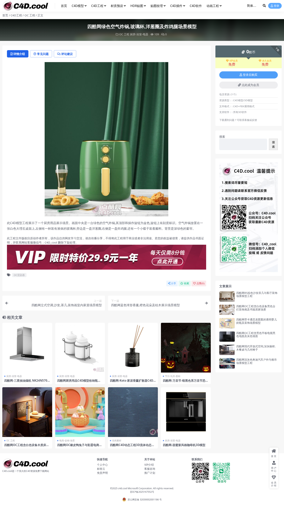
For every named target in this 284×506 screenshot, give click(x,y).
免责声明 (102, 473)
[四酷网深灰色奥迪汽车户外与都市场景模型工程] (227, 363)
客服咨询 (149, 469)
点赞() (200, 283)
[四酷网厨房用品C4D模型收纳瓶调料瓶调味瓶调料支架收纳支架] (80, 348)
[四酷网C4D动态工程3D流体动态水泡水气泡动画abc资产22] (133, 412)
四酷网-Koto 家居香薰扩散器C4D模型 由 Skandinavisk (131, 382)
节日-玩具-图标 (172, 376)
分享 (173, 283)
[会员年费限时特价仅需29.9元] (106, 258)
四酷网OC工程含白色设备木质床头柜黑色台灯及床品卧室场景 (26, 446)
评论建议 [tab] (67, 54)
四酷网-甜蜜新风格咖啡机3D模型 (184, 445)
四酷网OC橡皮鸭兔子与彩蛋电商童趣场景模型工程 (79, 446)
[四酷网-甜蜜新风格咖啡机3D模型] (186, 412)
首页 (64, 6)
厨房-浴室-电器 (139, 34)
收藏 (186, 283)
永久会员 (266, 60)
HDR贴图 (136, 6)
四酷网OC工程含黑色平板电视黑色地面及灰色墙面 (255, 334)
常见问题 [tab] (43, 54)
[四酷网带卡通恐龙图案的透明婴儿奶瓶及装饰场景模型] (227, 323)
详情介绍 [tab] (19, 54)
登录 (276, 5)
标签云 (101, 469)
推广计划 (149, 473)
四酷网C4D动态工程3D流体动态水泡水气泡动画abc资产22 (132, 446)
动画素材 (116, 440)
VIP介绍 (149, 464)
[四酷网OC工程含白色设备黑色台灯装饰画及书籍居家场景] (227, 310)
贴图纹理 (157, 6)
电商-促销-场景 (67, 440)
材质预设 (117, 6)
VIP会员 (234, 60)
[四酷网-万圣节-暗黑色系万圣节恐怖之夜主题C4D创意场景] (186, 348)
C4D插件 (176, 6)
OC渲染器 (19, 275)
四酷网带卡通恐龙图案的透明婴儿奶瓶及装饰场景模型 (256, 321)
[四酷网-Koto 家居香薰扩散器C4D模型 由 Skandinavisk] (133, 348)
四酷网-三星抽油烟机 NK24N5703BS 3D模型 (26, 382)
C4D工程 (97, 6)
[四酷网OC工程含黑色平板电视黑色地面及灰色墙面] (227, 336)
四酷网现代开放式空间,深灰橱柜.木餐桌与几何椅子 (256, 347)
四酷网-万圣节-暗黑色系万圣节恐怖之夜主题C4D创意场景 (185, 382)
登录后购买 (250, 74)
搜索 (222, 136)
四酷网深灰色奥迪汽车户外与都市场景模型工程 (256, 361)
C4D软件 (196, 6)
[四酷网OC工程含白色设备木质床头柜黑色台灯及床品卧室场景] (27, 412)
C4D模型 (78, 6)
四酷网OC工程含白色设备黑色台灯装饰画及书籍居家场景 (255, 307)
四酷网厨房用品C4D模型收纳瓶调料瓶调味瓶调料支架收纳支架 (79, 382)
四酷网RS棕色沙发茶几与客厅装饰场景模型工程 (256, 294)
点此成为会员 (250, 85)
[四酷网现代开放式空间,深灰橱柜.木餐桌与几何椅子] (227, 350)
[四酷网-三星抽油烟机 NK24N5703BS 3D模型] (27, 348)
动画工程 (213, 6)
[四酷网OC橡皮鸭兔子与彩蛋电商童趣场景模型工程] (80, 412)
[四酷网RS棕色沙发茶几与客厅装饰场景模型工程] (227, 296)
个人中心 (102, 464)
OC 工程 (30, 15)
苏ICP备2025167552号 (142, 491)
